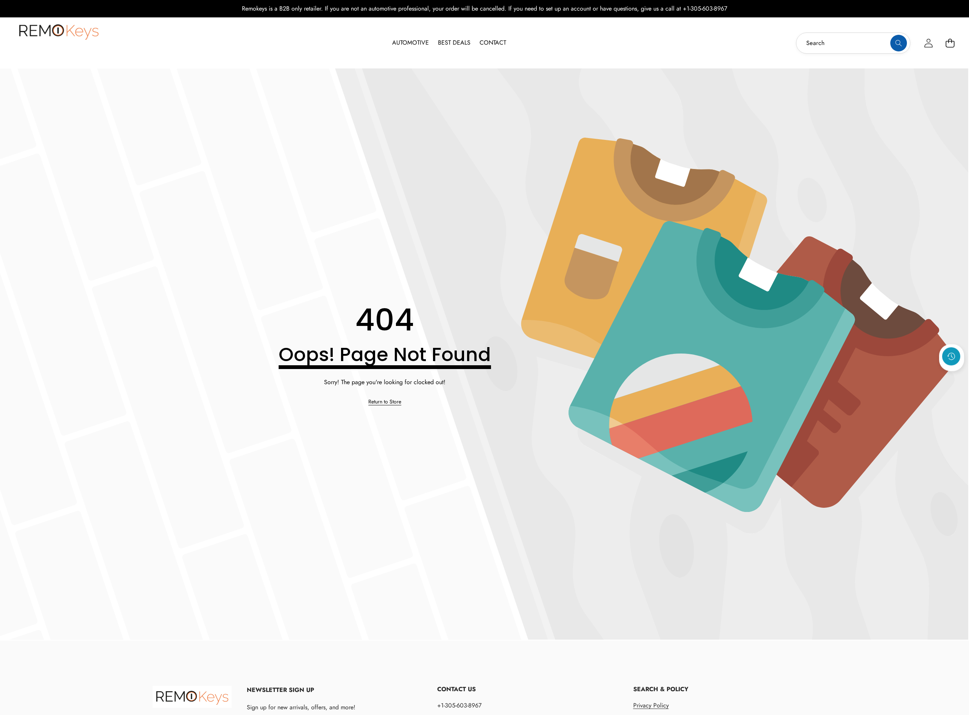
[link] (384, 402)
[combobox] (853, 43)
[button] (949, 42)
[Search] (898, 43)
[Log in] (928, 42)
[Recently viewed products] (951, 356)
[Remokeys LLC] (58, 41)
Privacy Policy (651, 705)
